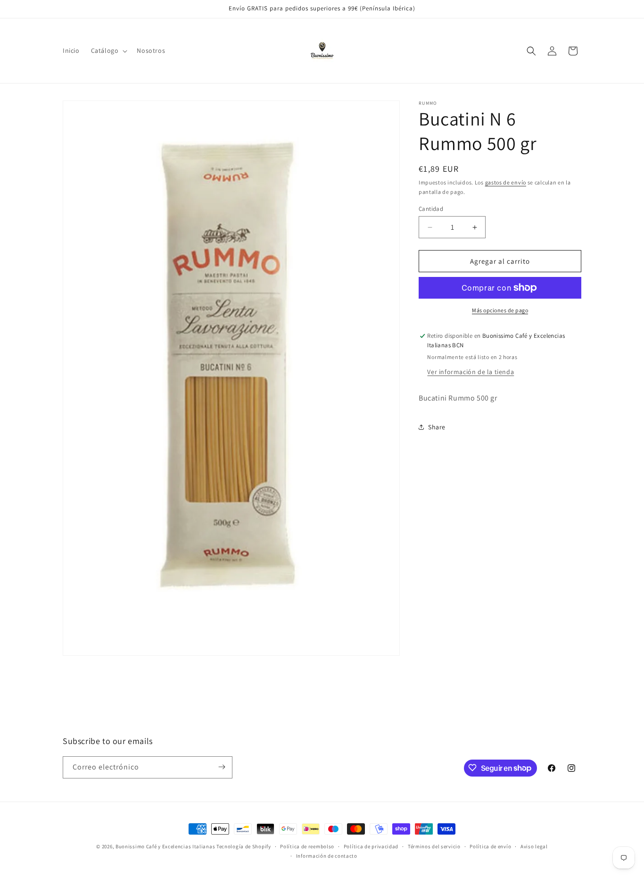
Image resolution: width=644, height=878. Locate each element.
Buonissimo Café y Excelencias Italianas (166, 846)
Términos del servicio (434, 846)
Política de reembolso (307, 846)
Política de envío (490, 846)
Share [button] (437, 427)
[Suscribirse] (221, 767)
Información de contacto (326, 856)
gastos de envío (506, 182)
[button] (108, 50)
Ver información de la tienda (470, 372)
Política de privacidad (371, 846)
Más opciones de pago (500, 310)
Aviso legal (534, 846)
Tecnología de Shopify (243, 846)
